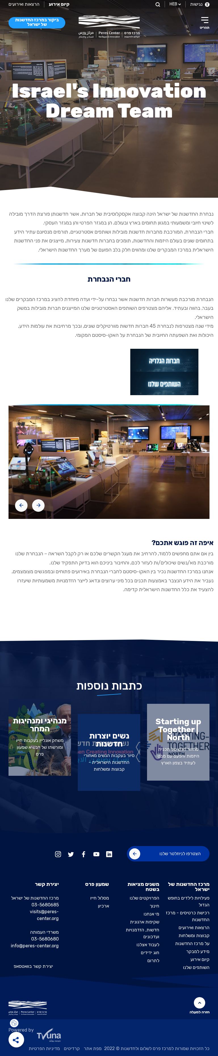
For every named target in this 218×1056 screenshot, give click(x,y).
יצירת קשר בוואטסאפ (33, 966)
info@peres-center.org (35, 945)
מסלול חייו (99, 898)
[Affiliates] (164, 383)
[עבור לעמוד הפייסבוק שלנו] (84, 854)
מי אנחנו (151, 914)
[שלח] (134, 853)
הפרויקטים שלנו (144, 898)
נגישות (197, 4)
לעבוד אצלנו (148, 944)
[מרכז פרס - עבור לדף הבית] (109, 26)
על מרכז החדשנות (192, 943)
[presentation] (38, 505)
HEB (173, 4)
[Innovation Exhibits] (164, 360)
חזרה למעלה (199, 1012)
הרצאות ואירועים (24, 4)
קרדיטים (72, 1048)
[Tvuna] (109, 1036)
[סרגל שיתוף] (16, 1039)
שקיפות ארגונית (144, 922)
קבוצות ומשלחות (194, 935)
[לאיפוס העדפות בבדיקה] (14, 1023)
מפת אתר (93, 1048)
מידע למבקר (197, 951)
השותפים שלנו (196, 967)
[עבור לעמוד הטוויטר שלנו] (71, 854)
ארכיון (103, 906)
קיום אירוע (199, 959)
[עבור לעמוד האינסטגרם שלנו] (58, 854)
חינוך (154, 906)
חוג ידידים (150, 952)
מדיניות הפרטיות (44, 1048)
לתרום (153, 960)
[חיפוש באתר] (157, 4)
